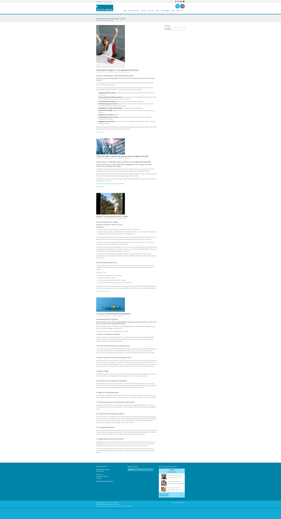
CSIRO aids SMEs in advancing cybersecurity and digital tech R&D (122, 156)
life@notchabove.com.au (103, 469)
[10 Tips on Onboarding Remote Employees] (110, 304)
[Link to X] (178, 1)
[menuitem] (125, 10)
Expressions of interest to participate (106, 183)
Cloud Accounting (109, 72)
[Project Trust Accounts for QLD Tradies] (110, 203)
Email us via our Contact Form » (104, 481)
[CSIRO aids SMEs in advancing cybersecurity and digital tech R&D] (110, 146)
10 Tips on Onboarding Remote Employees (113, 313)
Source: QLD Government (103, 291)
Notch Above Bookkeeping (122, 72)
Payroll (106, 315)
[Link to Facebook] (176, 1)
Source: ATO (99, 132)
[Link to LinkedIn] (181, 1)
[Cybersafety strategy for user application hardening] (110, 46)
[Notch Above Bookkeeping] (104, 8)
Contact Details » (107, 1)
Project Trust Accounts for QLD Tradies (112, 216)
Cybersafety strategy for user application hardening (117, 70)
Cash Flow (107, 218)
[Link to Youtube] (184, 1)
